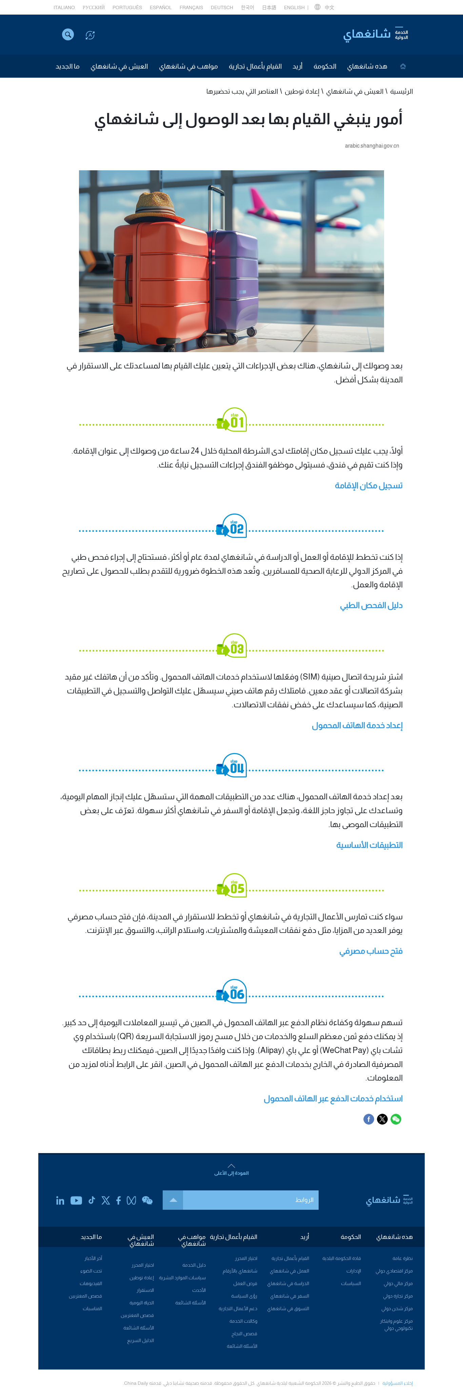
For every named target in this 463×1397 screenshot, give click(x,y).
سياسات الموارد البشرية (182, 1277)
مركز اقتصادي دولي (394, 1271)
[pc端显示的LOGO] (375, 34)
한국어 (247, 7)
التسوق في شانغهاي (288, 1308)
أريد (297, 66)
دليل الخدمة (194, 1265)
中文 (329, 7)
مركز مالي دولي (398, 1283)
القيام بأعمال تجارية (255, 66)
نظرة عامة (402, 1258)
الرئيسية (401, 91)
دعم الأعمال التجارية (238, 1308)
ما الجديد (68, 66)
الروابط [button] (304, 1200)
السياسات (351, 1283)
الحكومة (325, 66)
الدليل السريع (140, 1340)
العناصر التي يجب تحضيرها (242, 91)
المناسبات (92, 1308)
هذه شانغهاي (367, 66)
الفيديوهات (91, 1283)
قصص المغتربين (137, 1315)
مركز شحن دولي (397, 1308)
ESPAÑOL (161, 7)
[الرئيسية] (403, 66)
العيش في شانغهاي (119, 66)
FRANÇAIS (191, 7)
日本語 (269, 7)
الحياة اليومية (141, 1302)
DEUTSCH (222, 7)
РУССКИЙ (94, 7)
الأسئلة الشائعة (242, 1346)
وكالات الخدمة (243, 1321)
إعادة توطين (302, 91)
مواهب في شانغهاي (188, 66)
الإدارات (353, 1271)
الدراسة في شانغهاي (288, 1283)
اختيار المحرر (246, 1258)
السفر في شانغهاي (289, 1296)
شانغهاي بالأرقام (240, 1271)
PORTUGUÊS (127, 7)
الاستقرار (145, 1290)
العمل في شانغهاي (289, 1271)
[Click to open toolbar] (90, 34)
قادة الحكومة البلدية (341, 1258)
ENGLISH (294, 7)
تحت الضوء (91, 1271)
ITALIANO (64, 7)
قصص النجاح (244, 1333)
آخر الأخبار (93, 1258)
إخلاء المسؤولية (397, 1383)
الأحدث (199, 1290)
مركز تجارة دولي (398, 1296)
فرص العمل (245, 1283)
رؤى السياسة (244, 1296)
